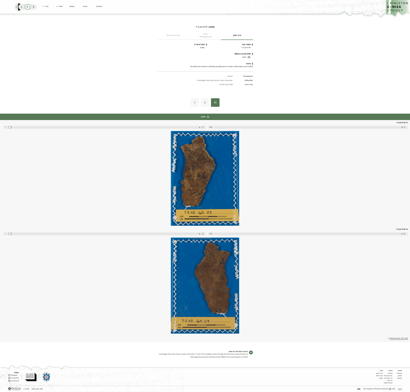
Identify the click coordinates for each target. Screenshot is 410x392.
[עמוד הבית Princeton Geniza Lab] (44, 377)
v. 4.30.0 (26, 389)
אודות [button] (61, 6)
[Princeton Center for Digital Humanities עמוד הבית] (29, 377)
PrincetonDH (15, 378)
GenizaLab (14, 375)
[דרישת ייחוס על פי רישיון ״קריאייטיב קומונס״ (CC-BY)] (359, 389)
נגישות (400, 389)
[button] (398, 8)
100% (210, 127)
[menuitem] (102, 7)
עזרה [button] (46, 6)
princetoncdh (15, 381)
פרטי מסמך (237, 35)
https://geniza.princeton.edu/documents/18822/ (208, 357)
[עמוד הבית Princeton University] (14, 389)
